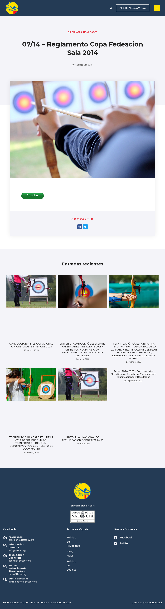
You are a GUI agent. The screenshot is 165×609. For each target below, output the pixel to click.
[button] (111, 8)
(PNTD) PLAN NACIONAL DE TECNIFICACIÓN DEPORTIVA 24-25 (82, 439)
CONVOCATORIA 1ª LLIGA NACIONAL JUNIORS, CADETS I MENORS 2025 (31, 345)
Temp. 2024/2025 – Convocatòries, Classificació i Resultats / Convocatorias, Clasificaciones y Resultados (134, 374)
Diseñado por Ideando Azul (147, 602)
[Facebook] (79, 226)
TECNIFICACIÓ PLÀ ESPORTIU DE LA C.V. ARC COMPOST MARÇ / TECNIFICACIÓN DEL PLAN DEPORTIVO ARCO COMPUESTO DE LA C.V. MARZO (31, 443)
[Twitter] (85, 226)
